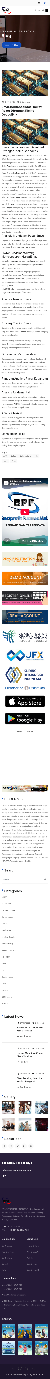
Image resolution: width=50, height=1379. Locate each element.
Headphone (6, 930)
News (4, 963)
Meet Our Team (8, 1252)
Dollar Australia (25, 456)
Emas (5, 147)
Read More (25, 1036)
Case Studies (32, 1264)
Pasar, (5, 461)
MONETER (6, 957)
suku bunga (31, 261)
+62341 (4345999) (18, 1230)
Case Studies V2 (33, 1270)
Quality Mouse (7, 977)
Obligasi (16, 197)
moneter (15, 261)
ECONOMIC (7, 903)
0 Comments (39, 1023)
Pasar (37, 159)
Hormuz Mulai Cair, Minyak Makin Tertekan (30, 1029)
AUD (5, 456)
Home (6, 44)
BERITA (4, 897)
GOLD (4, 923)
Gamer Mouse (7, 917)
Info (36, 456)
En (45, 3)
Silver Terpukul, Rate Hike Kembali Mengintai (29, 1080)
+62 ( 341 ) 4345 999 (13, 1285)
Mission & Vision (33, 1246)
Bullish (13, 456)
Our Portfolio (7, 1258)
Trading (5, 990)
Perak (13, 461)
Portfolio (30, 1258)
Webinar (5, 1003)
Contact (5, 1264)
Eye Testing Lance (8, 910)
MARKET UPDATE (9, 950)
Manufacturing (7, 943)
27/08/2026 (25, 1023)
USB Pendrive (7, 997)
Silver (4, 983)
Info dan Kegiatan (8, 937)
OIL (3, 970)
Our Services (7, 1246)
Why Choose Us (33, 1252)
